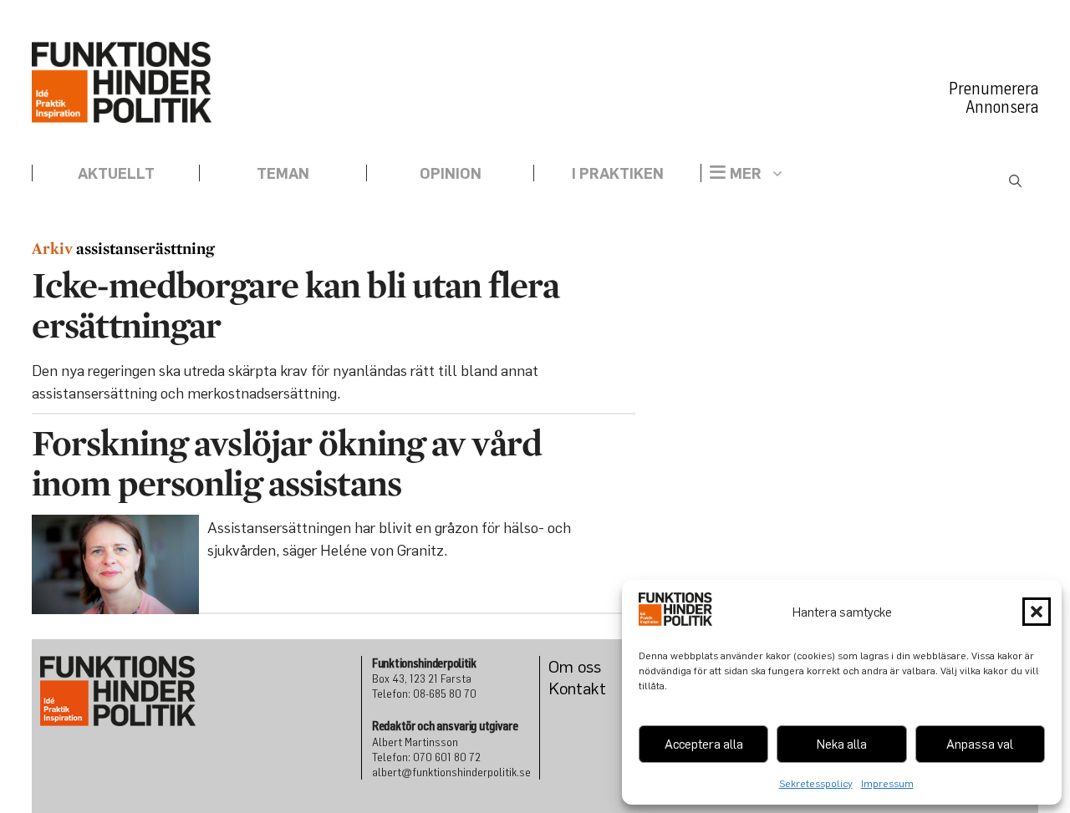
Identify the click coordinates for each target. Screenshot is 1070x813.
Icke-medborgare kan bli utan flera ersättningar (295, 304)
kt (598, 688)
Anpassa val (979, 743)
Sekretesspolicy (816, 783)
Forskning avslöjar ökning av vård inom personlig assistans (287, 462)
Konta (569, 688)
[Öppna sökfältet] (1015, 181)
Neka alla (842, 743)
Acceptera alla (704, 743)
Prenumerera (993, 88)
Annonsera (1002, 107)
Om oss (574, 666)
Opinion (451, 173)
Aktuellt (116, 173)
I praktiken (618, 173)
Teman (283, 173)
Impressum (887, 783)
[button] (1036, 611)
